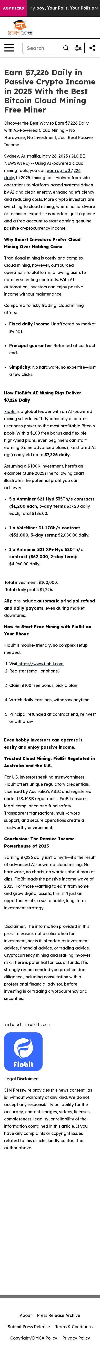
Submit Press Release (29, 1326)
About (26, 1315)
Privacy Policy (76, 1338)
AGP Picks (13, 8)
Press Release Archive (58, 1315)
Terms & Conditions (74, 1326)
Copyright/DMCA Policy (33, 1338)
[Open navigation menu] (9, 48)
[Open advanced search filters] (78, 48)
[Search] (66, 48)
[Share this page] (92, 48)
